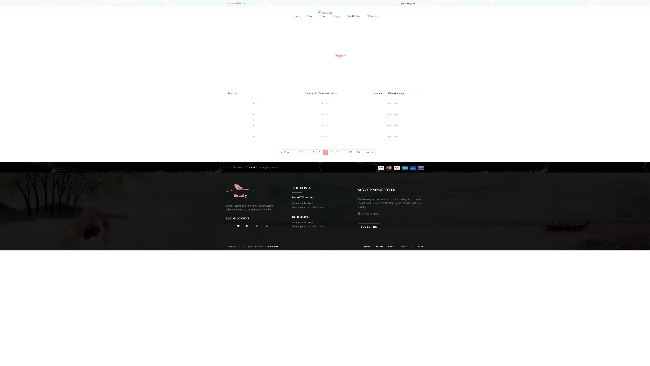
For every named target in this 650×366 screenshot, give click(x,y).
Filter (230, 93)
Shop (310, 16)
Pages (337, 16)
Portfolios (354, 16)
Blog (323, 16)
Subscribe (369, 226)
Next (367, 152)
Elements (373, 16)
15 (351, 152)
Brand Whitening (302, 197)
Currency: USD (234, 3)
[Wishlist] (254, 103)
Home (296, 16)
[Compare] (260, 103)
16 (358, 152)
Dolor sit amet (301, 216)
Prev (286, 152)
